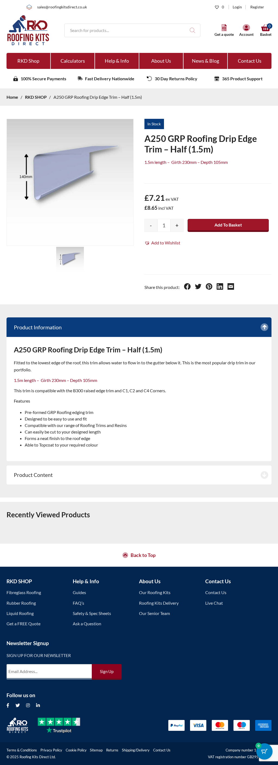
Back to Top (143, 555)
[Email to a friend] (231, 287)
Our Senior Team (154, 613)
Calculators (73, 61)
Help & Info (117, 61)
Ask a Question (87, 623)
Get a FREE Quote (23, 623)
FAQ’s (78, 602)
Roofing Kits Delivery (159, 602)
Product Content (33, 475)
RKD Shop (28, 61)
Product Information (38, 327)
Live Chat (214, 602)
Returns (112, 750)
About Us (161, 61)
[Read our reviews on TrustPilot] (63, 725)
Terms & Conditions (22, 750)
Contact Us (249, 61)
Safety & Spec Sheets (92, 613)
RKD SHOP (19, 581)
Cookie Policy (76, 750)
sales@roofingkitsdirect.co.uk (62, 7)
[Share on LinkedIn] (220, 287)
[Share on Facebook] (187, 287)
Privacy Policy (51, 750)
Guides (79, 592)
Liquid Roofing (20, 613)
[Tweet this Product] (198, 287)
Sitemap (96, 750)
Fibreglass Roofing (24, 592)
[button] (162, 243)
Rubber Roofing (21, 602)
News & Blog (205, 61)
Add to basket (228, 224)
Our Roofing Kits (154, 592)
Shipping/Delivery (136, 750)
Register (257, 7)
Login (237, 7)
